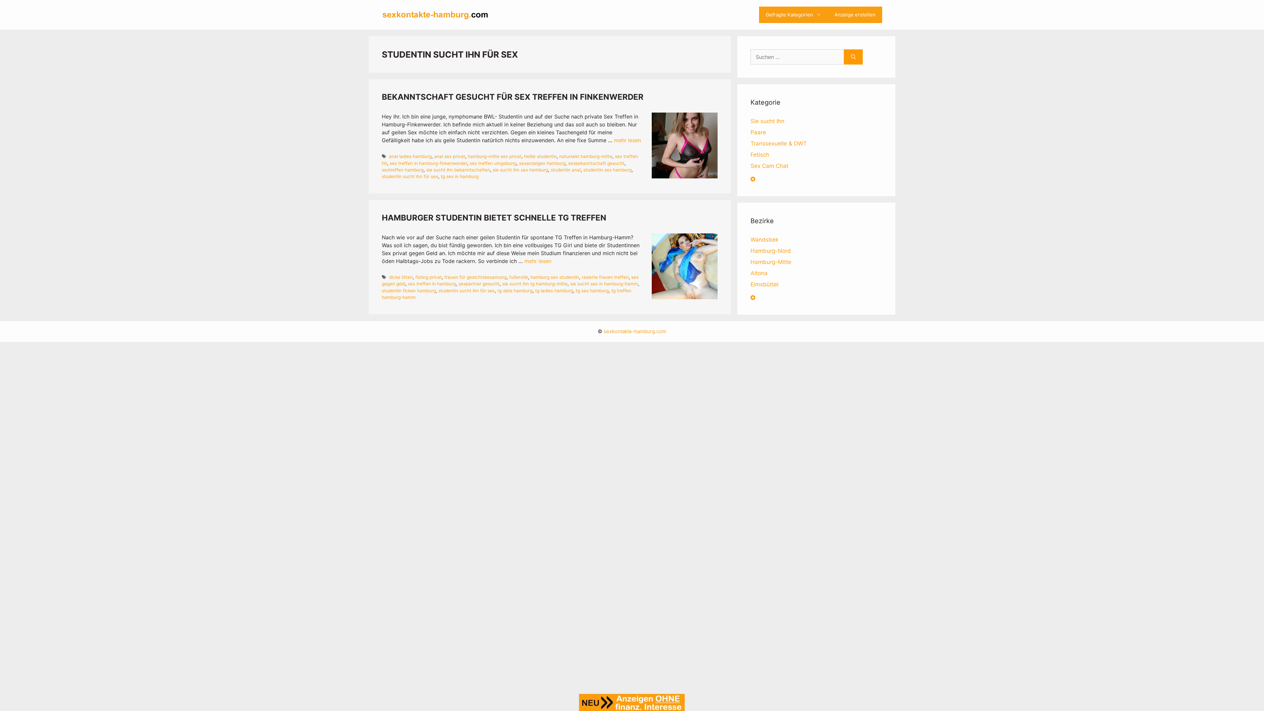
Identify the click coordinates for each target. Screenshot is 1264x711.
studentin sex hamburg (607, 169)
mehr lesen (627, 140)
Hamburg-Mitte (770, 262)
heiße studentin (540, 156)
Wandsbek (764, 239)
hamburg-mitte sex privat (494, 156)
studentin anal (566, 169)
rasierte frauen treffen (605, 277)
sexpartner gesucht (479, 283)
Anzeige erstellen (855, 15)
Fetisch (759, 154)
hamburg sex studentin (555, 277)
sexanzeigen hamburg (542, 163)
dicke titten (401, 277)
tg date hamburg (515, 290)
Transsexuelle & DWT (778, 143)
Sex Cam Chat (769, 166)
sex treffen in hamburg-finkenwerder (428, 163)
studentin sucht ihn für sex (410, 176)
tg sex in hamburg (460, 176)
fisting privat (428, 277)
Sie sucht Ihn (767, 121)
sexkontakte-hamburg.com (635, 331)
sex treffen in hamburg (432, 283)
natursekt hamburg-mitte (585, 156)
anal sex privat (449, 156)
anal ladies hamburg (410, 156)
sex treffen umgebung (493, 163)
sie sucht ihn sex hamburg (520, 169)
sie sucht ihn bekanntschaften (458, 169)
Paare (758, 132)
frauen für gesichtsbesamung (475, 277)
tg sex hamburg (592, 290)
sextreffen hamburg (403, 169)
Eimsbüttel (764, 284)
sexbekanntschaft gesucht (596, 163)
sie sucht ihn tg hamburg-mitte (534, 283)
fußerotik (518, 277)
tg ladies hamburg (554, 290)
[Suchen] (853, 57)
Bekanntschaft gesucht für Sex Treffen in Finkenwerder (513, 97)
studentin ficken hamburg (409, 290)
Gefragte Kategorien (789, 15)
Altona (759, 273)
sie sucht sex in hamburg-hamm (604, 283)
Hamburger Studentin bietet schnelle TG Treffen (494, 218)
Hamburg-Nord (770, 251)
